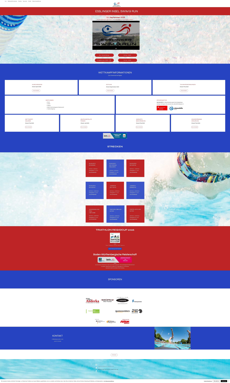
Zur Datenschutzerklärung (109, 381)
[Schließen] (228, 381)
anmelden (118, 19)
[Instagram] (96, 365)
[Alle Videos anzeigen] (116, 48)
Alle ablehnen (216, 381)
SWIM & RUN (129, 11)
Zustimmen (224, 381)
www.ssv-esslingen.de (102, 366)
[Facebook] (96, 368)
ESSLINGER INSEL (107, 11)
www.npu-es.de (111, 366)
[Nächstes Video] (137, 34)
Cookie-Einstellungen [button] (208, 381)
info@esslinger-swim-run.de (57, 339)
